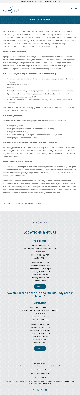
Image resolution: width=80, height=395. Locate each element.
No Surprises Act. (40, 364)
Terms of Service (40, 377)
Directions (40, 251)
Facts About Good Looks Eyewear (40, 370)
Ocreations (9, 203)
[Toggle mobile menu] (76, 9)
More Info (40, 287)
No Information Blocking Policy (40, 374)
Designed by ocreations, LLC (54, 381)
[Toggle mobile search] (72, 9)
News (30, 203)
